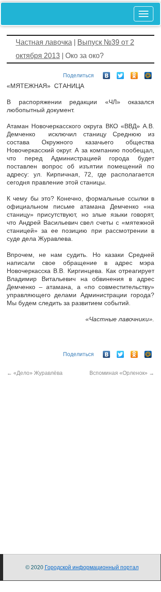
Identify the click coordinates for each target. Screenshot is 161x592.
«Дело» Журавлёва (35, 373)
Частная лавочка (44, 42)
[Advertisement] (80, 457)
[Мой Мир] (148, 73)
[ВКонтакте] (106, 73)
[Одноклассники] (134, 73)
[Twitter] (120, 73)
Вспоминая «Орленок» (121, 373)
